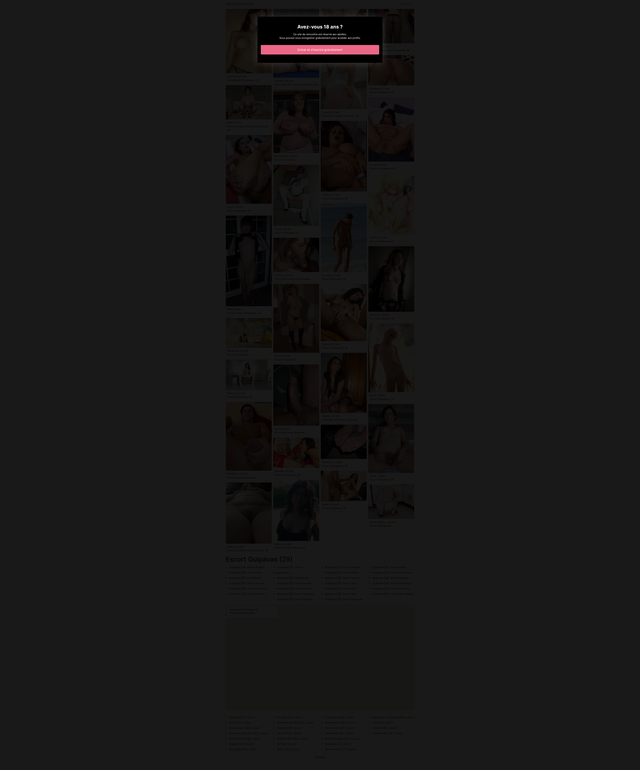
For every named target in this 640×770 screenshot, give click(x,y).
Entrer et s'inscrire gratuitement (320, 49)
